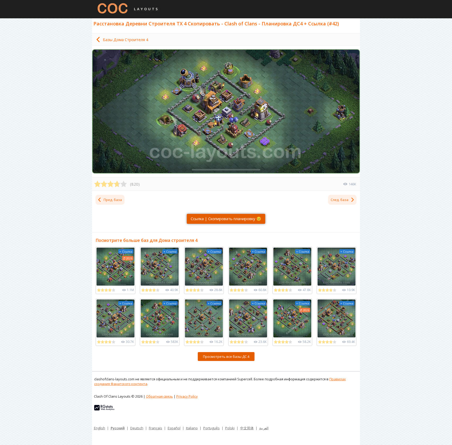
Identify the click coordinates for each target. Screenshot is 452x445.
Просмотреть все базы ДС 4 (226, 356)
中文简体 (247, 428)
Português (211, 428)
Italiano (192, 428)
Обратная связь (159, 396)
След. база (339, 199)
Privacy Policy (187, 396)
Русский (118, 428)
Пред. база (113, 199)
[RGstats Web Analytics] (104, 409)
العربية (264, 428)
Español (174, 428)
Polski (230, 428)
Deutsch (136, 428)
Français (155, 428)
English (99, 428)
